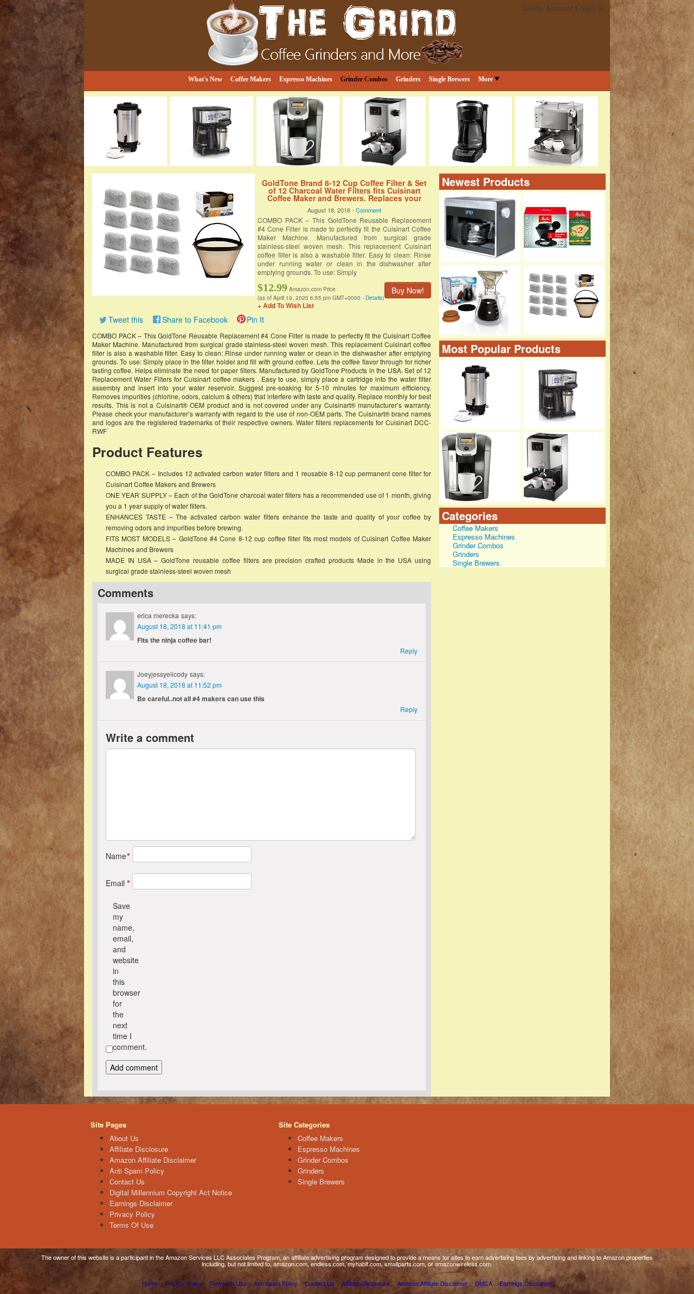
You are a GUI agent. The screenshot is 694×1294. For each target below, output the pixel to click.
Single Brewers (449, 79)
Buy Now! (407, 290)
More (485, 79)
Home (150, 1283)
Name (115, 855)
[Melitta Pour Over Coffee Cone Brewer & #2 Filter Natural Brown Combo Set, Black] (564, 227)
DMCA (483, 1283)
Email (115, 882)
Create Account (547, 8)
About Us (124, 1138)
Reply (408, 650)
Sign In (592, 8)
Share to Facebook (195, 319)
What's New (205, 79)
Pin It (255, 319)
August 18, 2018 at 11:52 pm (179, 684)
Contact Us (127, 1181)
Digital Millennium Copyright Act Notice (171, 1192)
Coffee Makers (250, 79)
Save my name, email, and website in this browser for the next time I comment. (122, 976)
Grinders (408, 79)
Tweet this (125, 319)
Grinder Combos (364, 79)
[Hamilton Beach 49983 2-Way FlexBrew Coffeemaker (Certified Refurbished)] (564, 394)
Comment (368, 210)
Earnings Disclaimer (141, 1203)
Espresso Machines (305, 79)
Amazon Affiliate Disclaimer (153, 1160)
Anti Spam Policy (137, 1170)
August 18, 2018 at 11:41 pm (179, 626)
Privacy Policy (132, 1214)
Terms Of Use (131, 1225)
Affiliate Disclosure (139, 1149)
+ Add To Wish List (286, 305)
